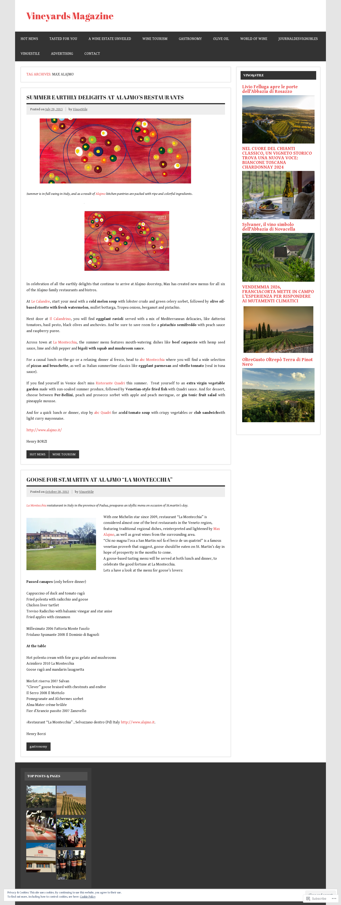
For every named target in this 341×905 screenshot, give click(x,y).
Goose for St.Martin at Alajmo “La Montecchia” (99, 479)
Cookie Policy (88, 896)
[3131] (41, 826)
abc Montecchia (152, 360)
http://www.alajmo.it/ (44, 430)
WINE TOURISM (154, 39)
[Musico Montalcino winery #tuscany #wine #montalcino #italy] (71, 866)
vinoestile (30, 54)
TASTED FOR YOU (63, 39)
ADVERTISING (62, 54)
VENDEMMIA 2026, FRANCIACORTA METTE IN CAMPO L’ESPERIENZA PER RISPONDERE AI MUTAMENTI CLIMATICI (278, 294)
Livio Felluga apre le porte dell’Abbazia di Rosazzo (270, 89)
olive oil (221, 39)
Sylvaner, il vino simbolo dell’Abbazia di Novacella (268, 227)
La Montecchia (65, 342)
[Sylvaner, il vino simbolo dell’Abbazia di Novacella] (278, 280)
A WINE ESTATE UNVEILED (110, 39)
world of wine (253, 39)
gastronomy (190, 39)
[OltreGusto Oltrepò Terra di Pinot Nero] (278, 421)
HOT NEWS (29, 39)
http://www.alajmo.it (137, 722)
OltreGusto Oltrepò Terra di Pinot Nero (277, 362)
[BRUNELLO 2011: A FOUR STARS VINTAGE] (41, 798)
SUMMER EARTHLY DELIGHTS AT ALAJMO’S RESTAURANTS (105, 97)
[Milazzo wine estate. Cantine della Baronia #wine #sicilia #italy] (71, 833)
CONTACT (92, 54)
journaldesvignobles (298, 39)
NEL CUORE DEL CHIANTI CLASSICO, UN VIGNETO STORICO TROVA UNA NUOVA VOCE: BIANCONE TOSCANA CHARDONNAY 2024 (277, 158)
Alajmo (101, 194)
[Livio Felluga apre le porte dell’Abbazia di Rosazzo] (278, 142)
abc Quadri (102, 413)
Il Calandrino (60, 319)
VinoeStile (80, 109)
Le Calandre (40, 301)
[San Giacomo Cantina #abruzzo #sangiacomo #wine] (41, 858)
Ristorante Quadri (109, 383)
